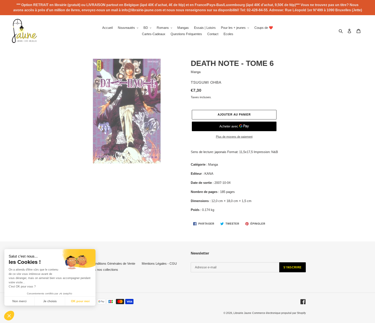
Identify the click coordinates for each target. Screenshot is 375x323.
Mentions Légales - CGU (159, 263)
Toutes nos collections (102, 269)
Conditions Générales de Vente (113, 263)
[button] (9, 315)
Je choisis (50, 301)
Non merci (19, 301)
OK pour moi (80, 301)
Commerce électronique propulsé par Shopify (279, 313)
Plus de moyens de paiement (234, 136)
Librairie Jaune (242, 313)
